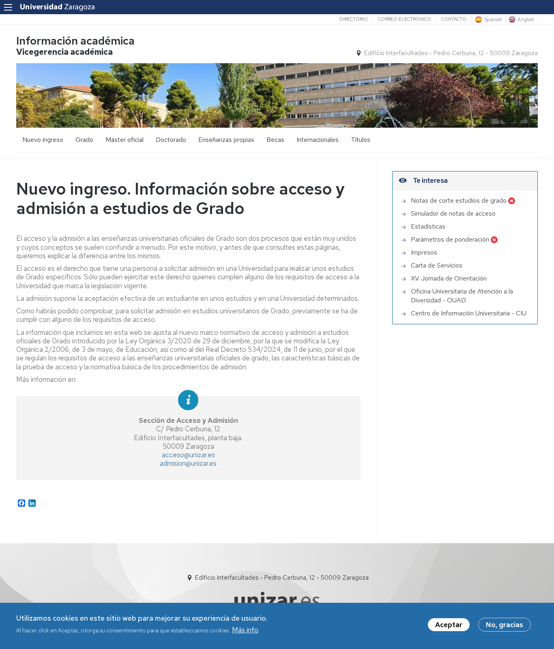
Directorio (353, 19)
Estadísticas (428, 226)
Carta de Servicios (436, 265)
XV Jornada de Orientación (449, 278)
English (526, 19)
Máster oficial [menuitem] (124, 139)
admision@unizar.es (188, 463)
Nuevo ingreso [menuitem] (42, 139)
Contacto (453, 19)
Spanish (493, 19)
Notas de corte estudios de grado (459, 200)
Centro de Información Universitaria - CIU (468, 313)
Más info (245, 629)
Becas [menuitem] (275, 139)
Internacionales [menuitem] (317, 139)
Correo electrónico (404, 19)
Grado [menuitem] (84, 139)
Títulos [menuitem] (360, 139)
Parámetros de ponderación (450, 239)
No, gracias (504, 624)
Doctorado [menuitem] (171, 139)
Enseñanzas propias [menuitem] (226, 139)
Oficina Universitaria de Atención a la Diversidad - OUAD (462, 295)
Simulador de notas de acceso (453, 213)
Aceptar (448, 624)
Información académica (75, 41)
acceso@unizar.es (188, 454)
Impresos (424, 252)
